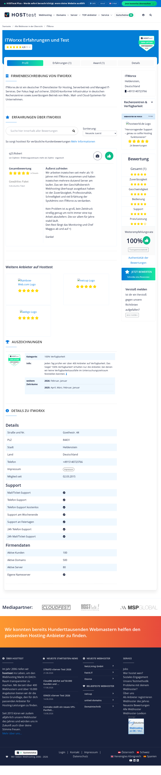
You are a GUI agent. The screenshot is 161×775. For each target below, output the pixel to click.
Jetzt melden (132, 315)
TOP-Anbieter (89, 15)
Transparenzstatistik (138, 249)
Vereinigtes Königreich (127, 756)
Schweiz (144, 752)
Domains (61, 15)
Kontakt (74, 752)
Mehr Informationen (83, 141)
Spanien (152, 756)
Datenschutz (80, 756)
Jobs (125, 669)
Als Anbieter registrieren (137, 697)
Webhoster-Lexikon (134, 713)
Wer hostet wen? (133, 673)
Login (62, 752)
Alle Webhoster (132, 709)
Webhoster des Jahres (136, 701)
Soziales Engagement (135, 677)
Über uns (128, 693)
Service (105, 15)
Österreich (128, 752)
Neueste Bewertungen (136, 705)
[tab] (138, 104)
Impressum (68, 469)
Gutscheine (124, 15)
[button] (18, 47)
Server (74, 15)
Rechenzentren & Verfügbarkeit (135, 104)
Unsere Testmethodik (135, 681)
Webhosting (45, 15)
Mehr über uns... (12, 733)
